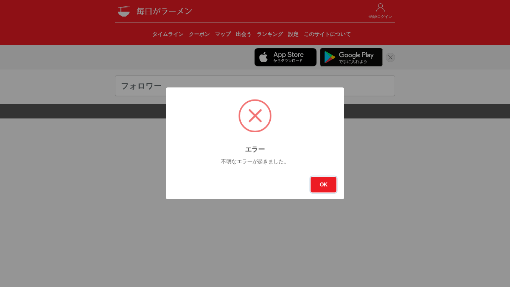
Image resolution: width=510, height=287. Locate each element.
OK (323, 185)
